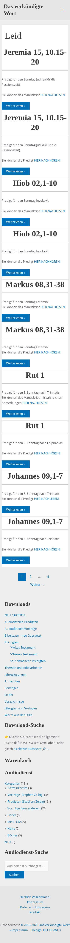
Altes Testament (24, 647)
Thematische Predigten (29, 661)
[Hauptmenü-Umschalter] (62, 10)
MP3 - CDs (14, 822)
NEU (8, 842)
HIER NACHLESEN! (53, 95)
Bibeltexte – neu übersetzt (23, 635)
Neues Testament (25, 654)
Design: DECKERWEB (46, 930)
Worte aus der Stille (18, 715)
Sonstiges (11, 688)
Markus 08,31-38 (35, 284)
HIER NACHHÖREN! (47, 160)
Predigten (11, 642)
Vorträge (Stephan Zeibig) (25, 795)
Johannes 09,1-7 (35, 476)
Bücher (12, 835)
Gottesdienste (17, 788)
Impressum (35, 902)
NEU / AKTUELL (15, 615)
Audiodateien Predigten (21, 622)
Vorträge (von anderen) (24, 808)
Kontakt (35, 912)
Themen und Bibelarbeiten (23, 668)
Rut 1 (35, 375)
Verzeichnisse (14, 701)
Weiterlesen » (15, 107)
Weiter (37, 584)
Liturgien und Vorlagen (21, 708)
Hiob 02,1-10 (35, 183)
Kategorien (12, 783)
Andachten (12, 681)
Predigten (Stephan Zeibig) (26, 801)
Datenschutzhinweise (35, 907)
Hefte (11, 828)
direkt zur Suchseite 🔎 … (31, 749)
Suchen (14, 875)
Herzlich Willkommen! (35, 897)
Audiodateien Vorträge (21, 629)
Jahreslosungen (16, 674)
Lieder (9, 695)
